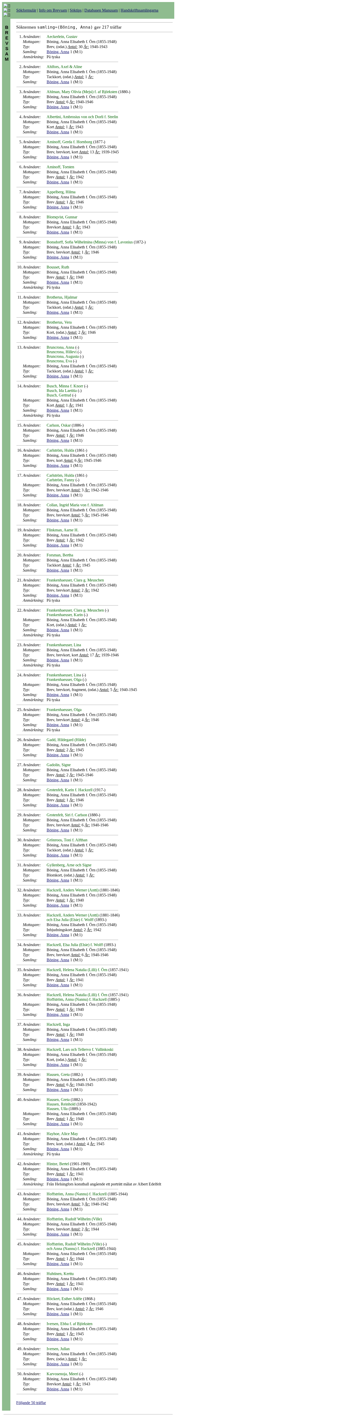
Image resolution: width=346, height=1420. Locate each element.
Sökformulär (26, 10)
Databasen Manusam (101, 10)
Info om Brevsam (53, 10)
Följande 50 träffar (31, 1403)
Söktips (76, 10)
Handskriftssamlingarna (139, 10)
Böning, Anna (58, 52)
